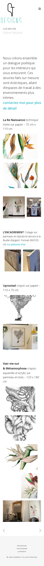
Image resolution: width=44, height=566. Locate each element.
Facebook (22, 546)
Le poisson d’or (17, 244)
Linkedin (22, 551)
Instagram (22, 548)
